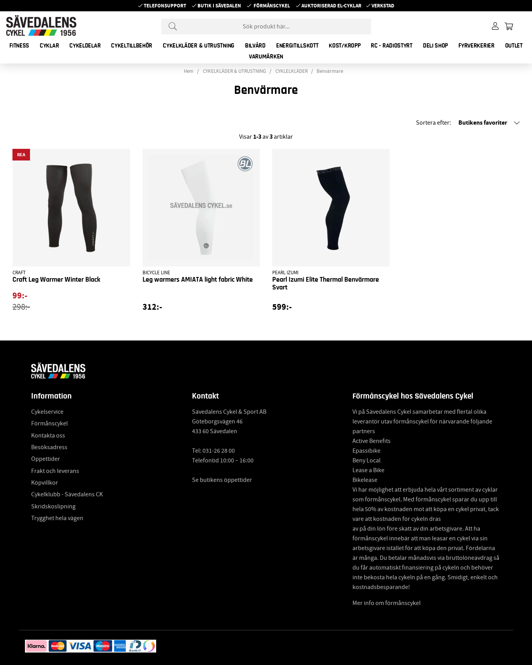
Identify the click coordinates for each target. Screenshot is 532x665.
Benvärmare (330, 71)
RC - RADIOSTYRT (391, 45)
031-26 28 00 (219, 451)
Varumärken (266, 56)
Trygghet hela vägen (57, 518)
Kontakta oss (48, 435)
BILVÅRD (255, 45)
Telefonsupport (165, 5)
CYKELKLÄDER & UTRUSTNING (198, 45)
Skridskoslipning (53, 506)
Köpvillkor (44, 483)
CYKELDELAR (84, 45)
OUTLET (514, 45)
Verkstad (383, 5)
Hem (189, 71)
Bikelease (364, 480)
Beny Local (366, 460)
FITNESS (19, 45)
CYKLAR (49, 45)
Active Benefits (371, 441)
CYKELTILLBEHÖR (131, 45)
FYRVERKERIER (476, 45)
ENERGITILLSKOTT (297, 45)
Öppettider (45, 459)
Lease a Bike (368, 470)
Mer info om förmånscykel (386, 603)
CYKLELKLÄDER (291, 71)
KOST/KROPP (344, 45)
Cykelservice (47, 412)
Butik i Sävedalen (219, 5)
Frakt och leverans (55, 471)
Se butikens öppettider (222, 480)
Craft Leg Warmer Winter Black (56, 279)
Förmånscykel (272, 5)
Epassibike (366, 451)
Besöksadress (49, 447)
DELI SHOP (435, 45)
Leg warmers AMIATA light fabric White (198, 279)
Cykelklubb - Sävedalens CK (67, 494)
